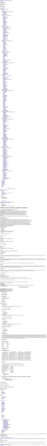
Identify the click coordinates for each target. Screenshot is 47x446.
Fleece (4, 93)
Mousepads (4, 174)
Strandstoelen (4, 130)
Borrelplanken (5, 43)
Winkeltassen (3, 410)
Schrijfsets (4, 154)
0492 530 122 (2, 202)
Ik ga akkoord (2, 445)
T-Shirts (3, 404)
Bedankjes (4, 53)
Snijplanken (4, 84)
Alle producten (3, 179)
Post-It (4, 176)
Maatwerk (3, 186)
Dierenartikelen (5, 122)
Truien (2, 411)
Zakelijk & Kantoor (4, 204)
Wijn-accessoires (5, 88)
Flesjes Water (4, 41)
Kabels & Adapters (5, 35)
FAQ (2, 398)
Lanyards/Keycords (5, 67)
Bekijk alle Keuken (5, 85)
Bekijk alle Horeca (5, 44)
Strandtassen (4, 167)
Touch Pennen (5, 150)
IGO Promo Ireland (5, 425)
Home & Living (3, 74)
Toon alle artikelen (5, 14)
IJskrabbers (4, 113)
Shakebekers (4, 17)
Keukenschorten (4, 408)
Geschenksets (4, 54)
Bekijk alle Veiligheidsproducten (7, 116)
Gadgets (4, 29)
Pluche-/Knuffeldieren (5, 68)
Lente (4, 57)
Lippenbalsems (5, 141)
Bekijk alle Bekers (5, 18)
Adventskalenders (5, 52)
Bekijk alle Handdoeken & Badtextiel (7, 79)
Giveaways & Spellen (10, 62)
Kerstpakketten (5, 55)
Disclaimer (3, 431)
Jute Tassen (4, 159)
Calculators (4, 171)
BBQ (3, 121)
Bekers (4, 16)
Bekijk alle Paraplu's (5, 126)
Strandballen (4, 131)
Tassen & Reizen (4, 155)
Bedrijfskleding (5, 91)
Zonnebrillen (4, 109)
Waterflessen (3, 402)
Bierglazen (4, 20)
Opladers (4, 33)
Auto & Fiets (4, 119)
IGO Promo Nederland (4, 419)
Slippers (4, 102)
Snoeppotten (4, 48)
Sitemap (3, 432)
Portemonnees (4, 100)
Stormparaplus (5, 125)
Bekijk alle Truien (5, 106)
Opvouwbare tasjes (5, 162)
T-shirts (4, 104)
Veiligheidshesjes (5, 115)
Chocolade (4, 46)
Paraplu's (4, 124)
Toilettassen (4, 144)
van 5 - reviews (4, 0)
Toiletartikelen (5, 143)
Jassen (4, 94)
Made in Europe (4, 184)
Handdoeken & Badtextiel (6, 77)
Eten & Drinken (10, 40)
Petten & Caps (5, 98)
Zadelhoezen (4, 120)
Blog (2, 185)
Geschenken (3, 51)
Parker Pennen (5, 149)
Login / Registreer (4, 396)
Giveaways (4, 66)
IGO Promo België (5, 421)
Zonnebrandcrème (5, 145)
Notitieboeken (3, 205)
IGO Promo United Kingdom (6, 427)
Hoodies (4, 105)
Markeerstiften (5, 148)
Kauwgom (4, 47)
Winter (4, 58)
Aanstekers (4, 63)
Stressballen (4, 72)
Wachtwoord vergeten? (4, 193)
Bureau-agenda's (5, 12)
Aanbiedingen (3, 181)
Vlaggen (4, 133)
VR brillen (4, 31)
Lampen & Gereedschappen (11, 111)
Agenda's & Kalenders (10, 11)
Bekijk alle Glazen (5, 22)
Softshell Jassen (5, 95)
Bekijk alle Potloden (5, 153)
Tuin (3, 132)
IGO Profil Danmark (5, 423)
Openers (4, 83)
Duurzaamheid (3, 392)
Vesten (4, 107)
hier (3, 444)
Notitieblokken (5, 175)
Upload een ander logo (3, 217)
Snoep (2, 405)
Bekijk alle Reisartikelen (6, 165)
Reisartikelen (4, 164)
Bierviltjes (4, 42)
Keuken (4, 80)
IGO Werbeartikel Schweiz (6, 426)
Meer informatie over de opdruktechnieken (8, 231)
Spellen (4, 71)
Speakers (4, 37)
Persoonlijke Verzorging (4, 138)
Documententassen (5, 157)
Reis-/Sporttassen (5, 163)
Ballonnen (4, 65)
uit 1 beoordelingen (12, 209)
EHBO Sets (4, 140)
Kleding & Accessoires (10, 90)
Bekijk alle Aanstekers (5, 64)
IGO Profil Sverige (5, 422)
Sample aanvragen (3, 284)
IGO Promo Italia (5, 420)
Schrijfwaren (9, 147)
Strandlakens (4, 129)
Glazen (4, 19)
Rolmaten (4, 114)
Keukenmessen (5, 82)
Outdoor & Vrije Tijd (4, 118)
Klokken (4, 86)
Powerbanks (4, 36)
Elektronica (3, 26)
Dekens (4, 76)
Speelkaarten (4, 70)
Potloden (4, 151)
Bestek (4, 81)
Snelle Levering (4, 182)
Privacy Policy (3, 430)
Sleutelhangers (5, 69)
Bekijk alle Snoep (5, 49)
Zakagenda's (4, 13)
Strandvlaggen (5, 136)
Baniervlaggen (5, 134)
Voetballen (4, 127)
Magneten (4, 87)
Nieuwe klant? (3, 194)
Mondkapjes (4, 142)
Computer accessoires (5, 27)
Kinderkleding (5, 96)
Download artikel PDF (4, 348)
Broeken (4, 92)
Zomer (4, 59)
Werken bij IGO (4, 393)
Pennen (2, 401)
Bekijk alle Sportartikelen (6, 128)
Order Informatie (4, 397)
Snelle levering (5, 60)
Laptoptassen (4, 161)
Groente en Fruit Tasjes (6, 158)
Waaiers (4, 108)
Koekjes (4, 45)
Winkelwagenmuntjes (5, 73)
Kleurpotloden (5, 152)
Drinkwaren (9, 15)
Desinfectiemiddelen (5, 139)
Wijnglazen (4, 21)
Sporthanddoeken (5, 78)
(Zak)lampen (4, 112)
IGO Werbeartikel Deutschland (6, 424)
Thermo (4, 24)
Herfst (4, 56)
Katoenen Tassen (5, 160)
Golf (3, 123)
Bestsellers (3, 183)
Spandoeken (4, 135)
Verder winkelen (4, 200)
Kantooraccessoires (5, 173)
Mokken (4, 23)
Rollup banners (5, 177)
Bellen (9, 202)
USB (3, 38)
